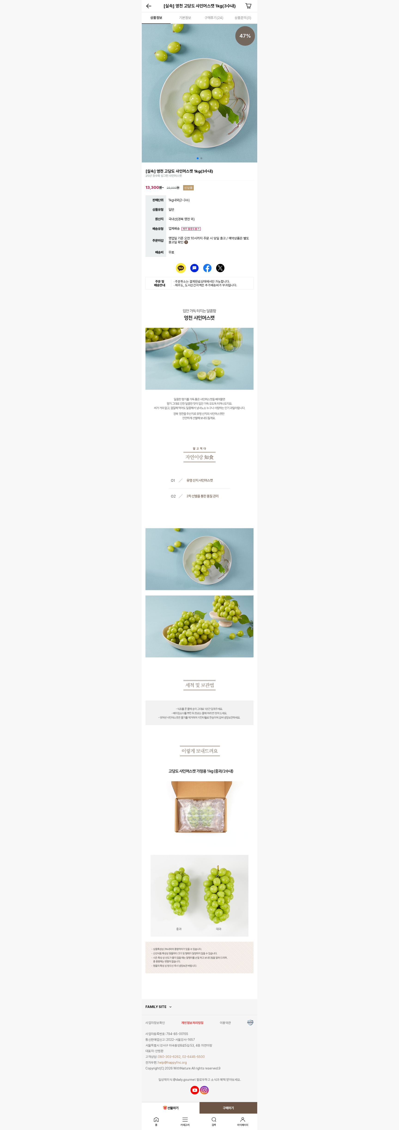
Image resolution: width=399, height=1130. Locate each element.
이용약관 (225, 1023)
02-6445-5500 (193, 1057)
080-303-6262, (169, 1057)
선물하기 (172, 1108)
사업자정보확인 (155, 1023)
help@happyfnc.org (172, 1062)
